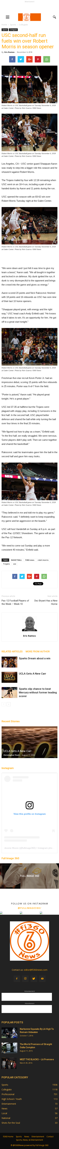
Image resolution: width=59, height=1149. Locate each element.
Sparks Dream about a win (34, 658)
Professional (8, 1094)
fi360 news (29, 560)
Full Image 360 (10, 858)
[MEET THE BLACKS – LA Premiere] (9, 1063)
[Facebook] (17, 979)
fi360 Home (8, 1136)
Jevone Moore (11, 848)
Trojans (6, 564)
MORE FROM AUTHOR (38, 651)
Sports (5, 30)
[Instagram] (25, 979)
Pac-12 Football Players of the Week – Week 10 (15, 602)
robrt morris (43, 560)
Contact (50, 1136)
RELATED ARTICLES (12, 651)
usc (14, 564)
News (4, 1108)
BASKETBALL (16, 560)
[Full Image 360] (29, 876)
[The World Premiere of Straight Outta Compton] (9, 1048)
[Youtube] (42, 979)
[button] (54, 17)
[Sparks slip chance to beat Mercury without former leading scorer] (9, 692)
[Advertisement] (29, 7)
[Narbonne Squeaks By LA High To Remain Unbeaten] (9, 1032)
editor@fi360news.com (35, 969)
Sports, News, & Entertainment (29, 1140)
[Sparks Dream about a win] (9, 662)
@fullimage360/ (29, 907)
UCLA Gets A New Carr (32, 673)
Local (4, 1113)
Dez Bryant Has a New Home (45, 602)
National (6, 1118)
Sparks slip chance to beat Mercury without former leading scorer (38, 692)
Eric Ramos (9, 52)
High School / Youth (12, 1098)
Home (4, 24)
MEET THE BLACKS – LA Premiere (37, 1059)
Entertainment (9, 1103)
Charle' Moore (9, 755)
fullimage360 (28, 848)
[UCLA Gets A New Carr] (9, 677)
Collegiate (13, 30)
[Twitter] (34, 979)
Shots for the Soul (11, 1122)
